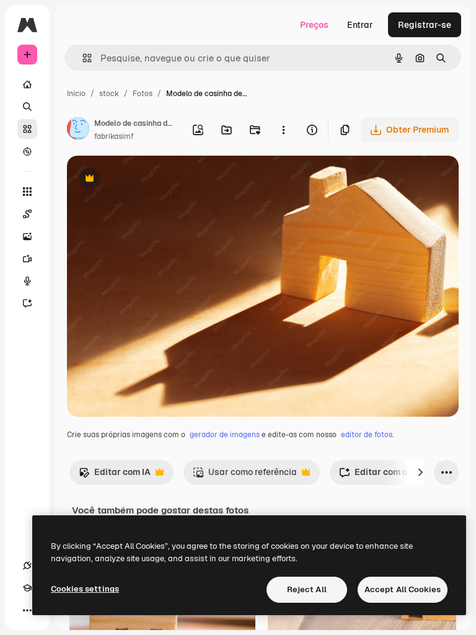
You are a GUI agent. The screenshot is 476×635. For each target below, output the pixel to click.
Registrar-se (424, 24)
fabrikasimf (114, 136)
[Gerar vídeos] (27, 259)
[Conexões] (27, 565)
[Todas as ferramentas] (27, 192)
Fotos (142, 94)
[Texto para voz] (27, 281)
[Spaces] (27, 214)
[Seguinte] (420, 472)
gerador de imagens (225, 435)
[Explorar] (27, 151)
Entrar (360, 24)
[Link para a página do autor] (78, 130)
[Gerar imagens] (27, 236)
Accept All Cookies (402, 589)
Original (146, 179)
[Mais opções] (283, 129)
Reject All (307, 589)
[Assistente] (27, 303)
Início (76, 94)
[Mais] (27, 610)
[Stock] (27, 129)
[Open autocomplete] (82, 58)
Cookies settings (85, 589)
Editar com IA (115, 475)
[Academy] (27, 588)
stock (109, 94)
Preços (314, 24)
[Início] (27, 84)
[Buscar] (27, 107)
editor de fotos (366, 435)
